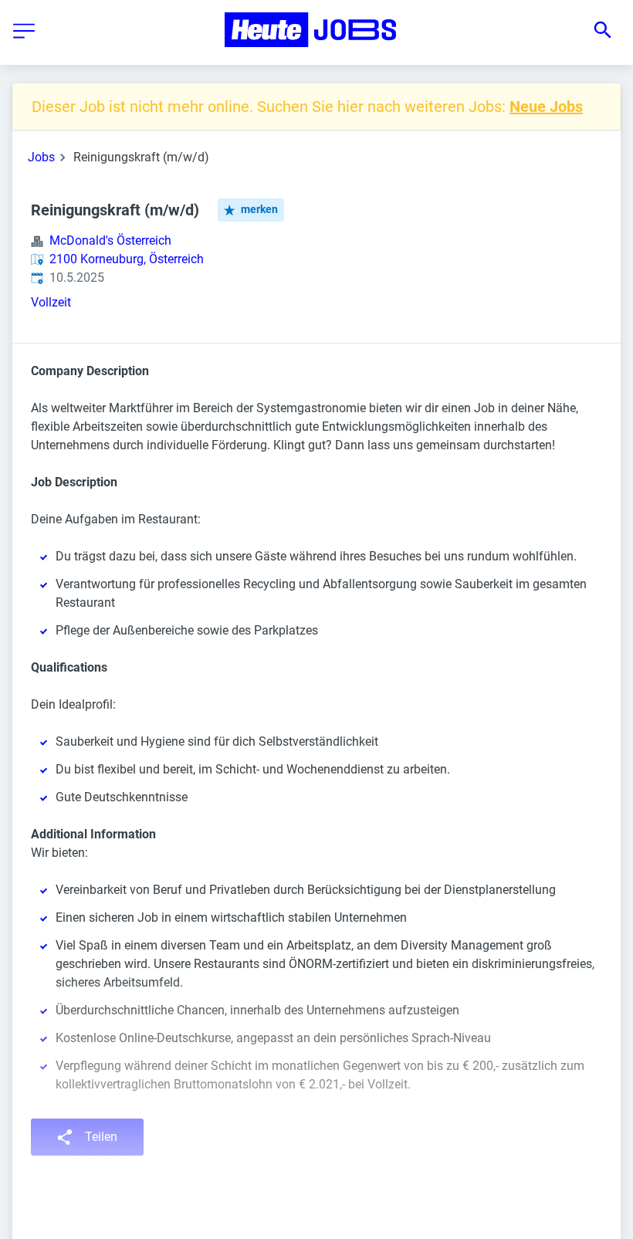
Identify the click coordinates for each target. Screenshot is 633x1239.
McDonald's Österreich (110, 240)
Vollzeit (51, 302)
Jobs (41, 157)
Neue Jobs (546, 106)
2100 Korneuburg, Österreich (126, 259)
